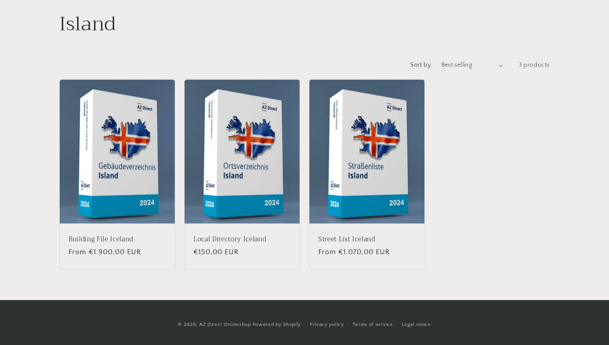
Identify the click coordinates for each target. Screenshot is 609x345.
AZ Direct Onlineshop (225, 324)
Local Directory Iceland (229, 239)
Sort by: (421, 65)
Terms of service (373, 324)
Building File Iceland (101, 239)
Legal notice (416, 324)
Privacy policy (327, 324)
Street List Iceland (346, 239)
